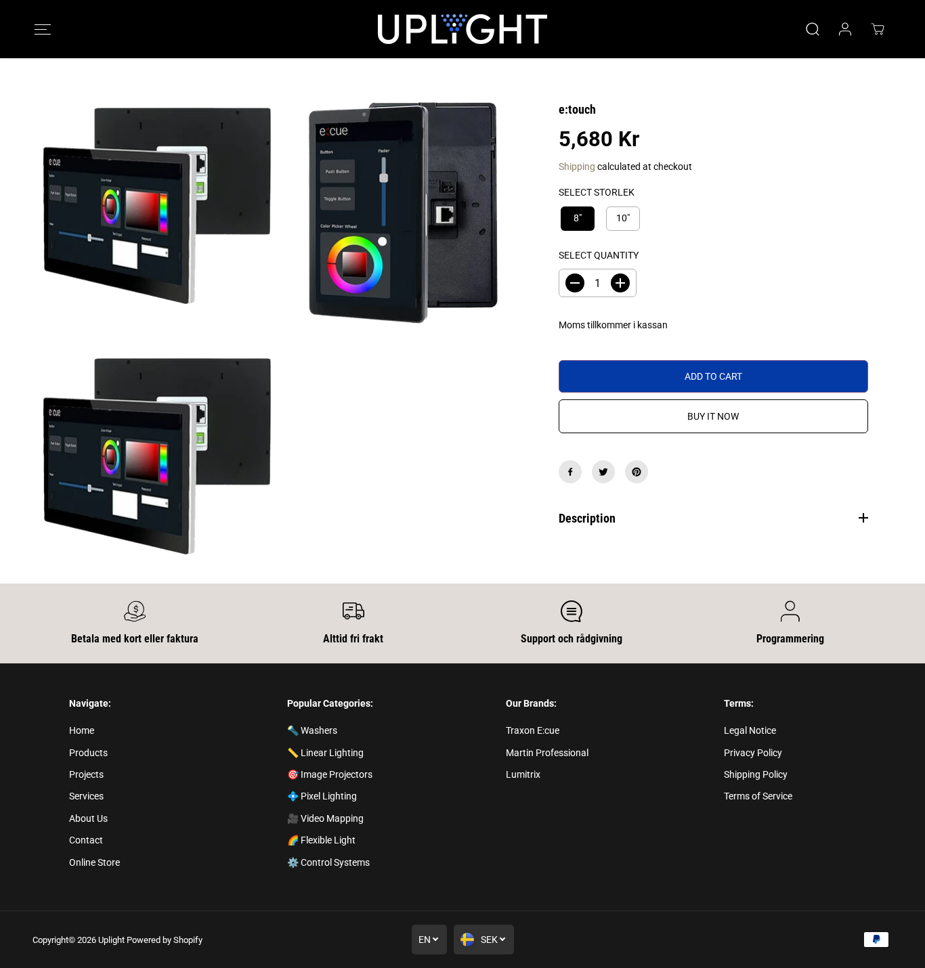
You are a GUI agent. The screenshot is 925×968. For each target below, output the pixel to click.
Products (88, 752)
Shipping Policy (756, 774)
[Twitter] (603, 471)
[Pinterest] (636, 471)
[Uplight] (462, 29)
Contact (86, 840)
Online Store (94, 862)
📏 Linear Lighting (325, 752)
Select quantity (599, 255)
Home (81, 730)
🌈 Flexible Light (321, 840)
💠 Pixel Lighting (322, 796)
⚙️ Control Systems (328, 862)
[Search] (812, 29)
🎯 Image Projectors (329, 774)
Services (86, 796)
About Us (88, 818)
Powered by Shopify (164, 940)
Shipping (577, 166)
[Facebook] (570, 471)
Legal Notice (750, 730)
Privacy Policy (753, 752)
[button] (42, 29)
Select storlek (596, 192)
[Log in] (845, 29)
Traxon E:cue (532, 730)
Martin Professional (547, 752)
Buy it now (713, 416)
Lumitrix (523, 774)
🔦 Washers (312, 730)
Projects (86, 774)
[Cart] (877, 29)
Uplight (111, 940)
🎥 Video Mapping (325, 818)
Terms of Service (758, 796)
